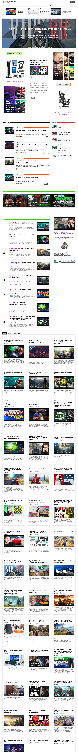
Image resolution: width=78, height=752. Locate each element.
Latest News (42, 13)
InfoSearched (36, 77)
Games (43, 5)
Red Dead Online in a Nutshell (37, 469)
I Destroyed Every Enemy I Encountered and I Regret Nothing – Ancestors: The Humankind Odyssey (66, 149)
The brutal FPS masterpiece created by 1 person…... (22, 11)
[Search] (65, 2)
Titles (38, 27)
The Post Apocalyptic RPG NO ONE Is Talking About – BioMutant (63, 681)
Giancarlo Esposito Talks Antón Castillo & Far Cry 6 (37, 591)
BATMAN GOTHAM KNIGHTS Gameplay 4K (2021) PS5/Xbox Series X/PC (12, 469)
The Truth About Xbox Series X (12, 620)
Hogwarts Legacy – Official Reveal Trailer (63, 437)
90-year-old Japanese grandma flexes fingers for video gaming (12, 681)
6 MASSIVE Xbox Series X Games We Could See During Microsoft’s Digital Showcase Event (13, 592)
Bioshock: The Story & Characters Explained (63, 372)
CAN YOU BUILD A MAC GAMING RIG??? (13, 650)
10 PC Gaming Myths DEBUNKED (65, 155)
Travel (35, 5)
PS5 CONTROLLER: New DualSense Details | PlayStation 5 (64, 561)
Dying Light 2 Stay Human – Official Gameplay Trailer (38, 372)
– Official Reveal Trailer (21, 223)
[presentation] (4, 12)
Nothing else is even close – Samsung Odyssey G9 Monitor (37, 501)
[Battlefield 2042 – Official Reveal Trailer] (9, 174)
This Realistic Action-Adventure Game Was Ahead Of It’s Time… (37, 621)
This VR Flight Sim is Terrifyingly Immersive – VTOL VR (13, 561)
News (16, 5)
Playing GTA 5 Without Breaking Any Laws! (12, 532)
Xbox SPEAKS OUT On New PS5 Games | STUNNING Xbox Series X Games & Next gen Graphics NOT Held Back (63, 652)
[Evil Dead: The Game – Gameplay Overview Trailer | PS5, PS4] (9, 142)
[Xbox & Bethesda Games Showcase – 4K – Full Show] (9, 127)
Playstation (16, 293)
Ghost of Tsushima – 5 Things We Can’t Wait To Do (38, 681)
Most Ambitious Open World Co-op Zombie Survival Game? (63, 711)
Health (11, 5)
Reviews (26, 5)
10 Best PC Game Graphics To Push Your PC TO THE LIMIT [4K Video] (63, 621)
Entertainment (56, 5)
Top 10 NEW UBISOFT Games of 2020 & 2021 (12, 711)
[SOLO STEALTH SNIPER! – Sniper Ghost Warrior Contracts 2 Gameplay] (9, 158)
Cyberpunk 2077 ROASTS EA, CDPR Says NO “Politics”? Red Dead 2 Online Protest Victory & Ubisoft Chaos (64, 502)
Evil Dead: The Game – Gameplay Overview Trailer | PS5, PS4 (38, 341)
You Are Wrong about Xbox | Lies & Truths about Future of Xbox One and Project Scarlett (63, 203)
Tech (39, 5)
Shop (74, 2)
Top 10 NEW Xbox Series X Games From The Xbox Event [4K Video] (38, 561)
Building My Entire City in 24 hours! (38, 740)
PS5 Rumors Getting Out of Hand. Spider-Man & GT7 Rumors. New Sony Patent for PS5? (63, 470)
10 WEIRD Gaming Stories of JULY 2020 (13, 501)
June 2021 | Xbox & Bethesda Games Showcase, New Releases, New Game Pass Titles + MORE (22, 318)
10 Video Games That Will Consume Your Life (13, 740)
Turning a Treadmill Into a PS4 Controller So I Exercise (39, 30)
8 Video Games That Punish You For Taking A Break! (39, 403)
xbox (15, 322)
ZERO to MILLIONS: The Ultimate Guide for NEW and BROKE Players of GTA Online (39, 203)
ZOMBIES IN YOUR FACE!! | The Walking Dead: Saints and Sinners (14, 203)
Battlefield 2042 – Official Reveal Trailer (27, 177)
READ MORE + (39, 39)
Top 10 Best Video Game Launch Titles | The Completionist (38, 62)
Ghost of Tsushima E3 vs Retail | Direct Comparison (63, 591)
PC (54, 618)
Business (21, 5)
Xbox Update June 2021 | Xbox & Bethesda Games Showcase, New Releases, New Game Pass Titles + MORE (63, 404)
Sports (30, 5)
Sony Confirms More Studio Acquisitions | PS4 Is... (44, 11)
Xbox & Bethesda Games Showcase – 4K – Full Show (31, 130)
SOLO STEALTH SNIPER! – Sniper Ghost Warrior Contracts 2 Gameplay (63, 342)
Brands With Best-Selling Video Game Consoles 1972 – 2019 (37, 532)
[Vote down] (20, 127)
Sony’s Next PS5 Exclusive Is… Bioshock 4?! (12, 403)
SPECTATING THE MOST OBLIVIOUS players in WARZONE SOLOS (64, 233)
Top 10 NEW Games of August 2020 (63, 532)
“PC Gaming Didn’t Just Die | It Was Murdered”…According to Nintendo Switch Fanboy (65, 140)
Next (73, 223)
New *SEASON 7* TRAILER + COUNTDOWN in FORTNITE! (12, 437)
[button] (1, 743)
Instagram (19, 13)
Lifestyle (50, 5)
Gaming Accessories (32, 498)
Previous (55, 223)
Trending (6, 5)
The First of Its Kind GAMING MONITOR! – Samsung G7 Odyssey (63, 741)
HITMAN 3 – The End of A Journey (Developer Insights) (38, 651)
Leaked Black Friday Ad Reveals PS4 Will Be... (66, 11)
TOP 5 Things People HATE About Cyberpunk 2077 (38, 711)
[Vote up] (22, 127)
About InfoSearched (65, 5)
